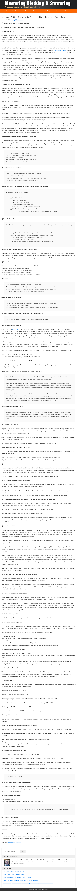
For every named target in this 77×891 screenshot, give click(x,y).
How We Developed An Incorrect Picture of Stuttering (17, 877)
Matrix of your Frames (60, 50)
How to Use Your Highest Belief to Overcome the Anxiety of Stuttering (21, 880)
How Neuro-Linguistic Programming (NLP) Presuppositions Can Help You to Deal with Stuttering (28, 883)
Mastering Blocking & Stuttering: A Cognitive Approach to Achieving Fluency (38, 4)
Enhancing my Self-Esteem (14, 842)
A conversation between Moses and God (13, 871)
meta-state (15, 329)
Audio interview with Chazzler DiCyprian (13, 874)
